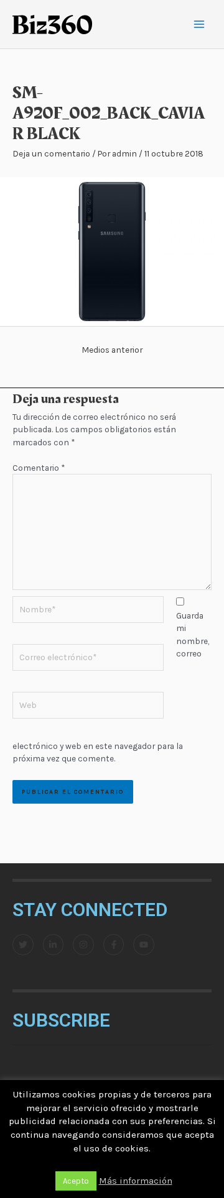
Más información (135, 1180)
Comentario (38, 468)
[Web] (88, 707)
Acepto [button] (76, 1181)
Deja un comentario (51, 153)
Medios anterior (112, 350)
